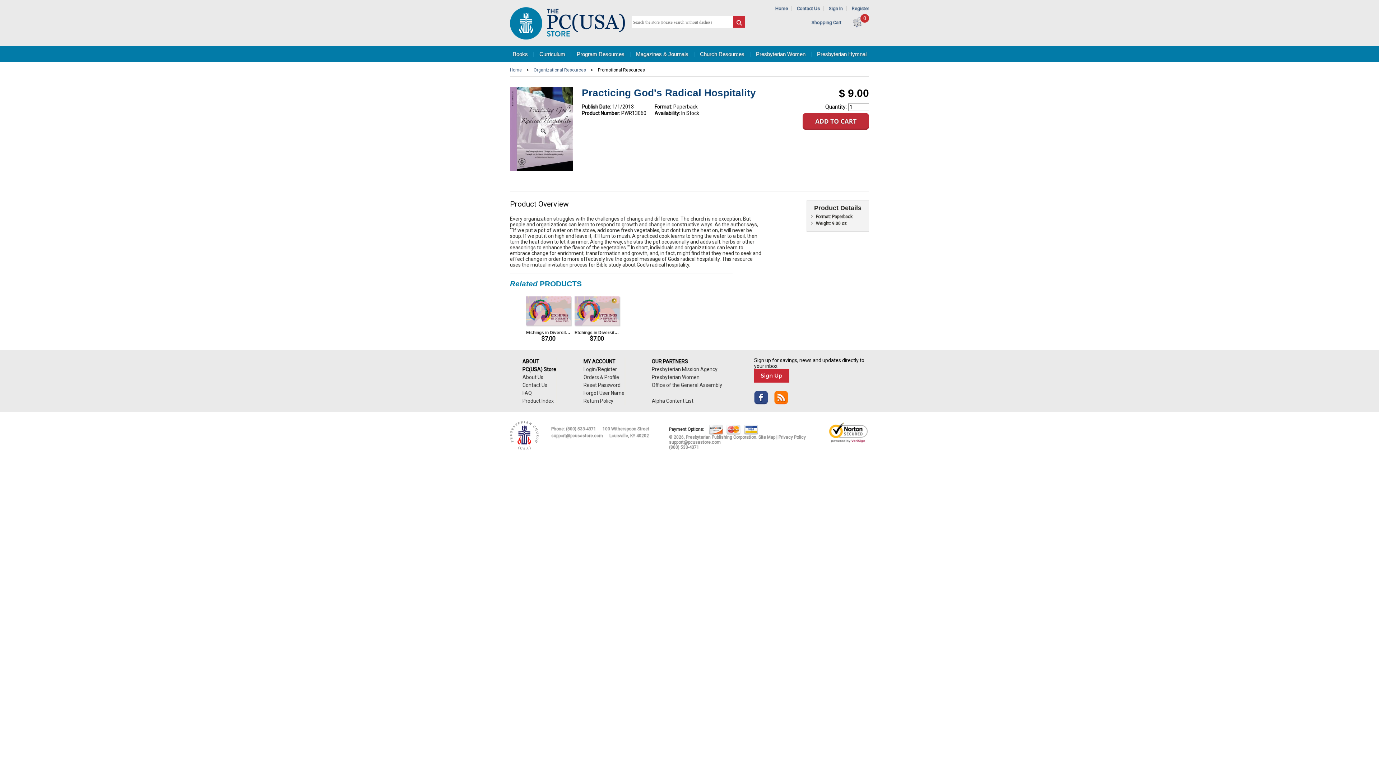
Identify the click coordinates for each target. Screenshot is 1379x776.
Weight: (824, 223)
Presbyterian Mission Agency (685, 369)
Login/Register (600, 369)
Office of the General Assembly (687, 385)
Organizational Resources (560, 70)
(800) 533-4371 (581, 428)
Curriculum (552, 54)
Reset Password (602, 385)
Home (781, 8)
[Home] (567, 38)
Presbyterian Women (780, 54)
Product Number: (601, 113)
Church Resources (722, 54)
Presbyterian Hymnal (842, 54)
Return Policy (598, 401)
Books (520, 54)
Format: (663, 107)
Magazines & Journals (662, 54)
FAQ (527, 393)
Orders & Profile (601, 377)
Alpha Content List (672, 401)
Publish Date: (596, 107)
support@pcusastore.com (577, 435)
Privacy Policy (792, 437)
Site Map (766, 437)
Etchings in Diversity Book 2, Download (615, 332)
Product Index (538, 401)
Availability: (667, 113)
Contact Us (808, 8)
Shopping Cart (826, 22)
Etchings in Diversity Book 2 (555, 332)
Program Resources (601, 54)
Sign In (836, 8)
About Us (533, 377)
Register (860, 8)
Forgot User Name (604, 393)
